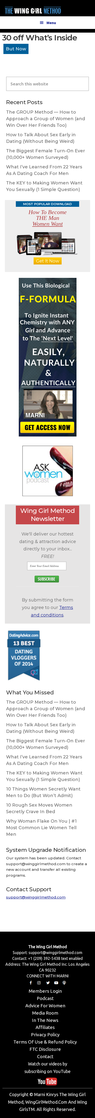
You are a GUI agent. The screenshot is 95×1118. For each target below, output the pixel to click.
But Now (16, 49)
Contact (45, 1056)
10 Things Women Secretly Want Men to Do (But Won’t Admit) (43, 792)
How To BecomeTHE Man (47, 218)
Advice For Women (45, 1005)
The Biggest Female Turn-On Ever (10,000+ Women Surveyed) (45, 154)
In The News (45, 1020)
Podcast (45, 998)
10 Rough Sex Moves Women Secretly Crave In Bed (39, 808)
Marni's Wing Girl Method (33, 9)
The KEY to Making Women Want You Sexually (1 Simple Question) (44, 186)
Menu (51, 22)
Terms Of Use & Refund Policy (45, 1042)
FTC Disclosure (45, 1049)
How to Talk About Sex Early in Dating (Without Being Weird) (41, 138)
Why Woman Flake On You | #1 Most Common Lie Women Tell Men (41, 827)
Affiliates (45, 1027)
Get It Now (47, 261)
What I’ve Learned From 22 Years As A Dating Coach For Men (44, 170)
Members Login (45, 991)
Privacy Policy (45, 1034)
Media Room (45, 1013)
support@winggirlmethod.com (36, 897)
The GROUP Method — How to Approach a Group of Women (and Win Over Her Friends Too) (45, 118)
